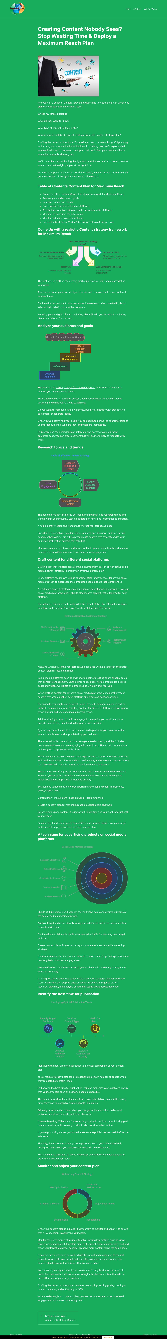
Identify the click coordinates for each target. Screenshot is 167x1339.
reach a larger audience (51, 712)
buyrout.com (16, 1335)
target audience (58, 113)
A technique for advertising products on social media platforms (77, 210)
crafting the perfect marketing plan (75, 387)
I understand (108, 1337)
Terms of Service (88, 1335)
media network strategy (51, 570)
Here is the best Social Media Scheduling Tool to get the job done (78, 222)
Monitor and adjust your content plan (63, 218)
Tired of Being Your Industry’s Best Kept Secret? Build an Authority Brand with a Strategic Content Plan (60, 1318)
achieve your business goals (58, 154)
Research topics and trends (58, 202)
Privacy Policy (74, 1335)
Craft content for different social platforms (66, 206)
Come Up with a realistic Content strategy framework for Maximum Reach (83, 194)
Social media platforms (50, 677)
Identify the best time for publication (63, 214)
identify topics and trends (60, 525)
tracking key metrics (98, 1240)
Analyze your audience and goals (61, 198)
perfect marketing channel (83, 281)
